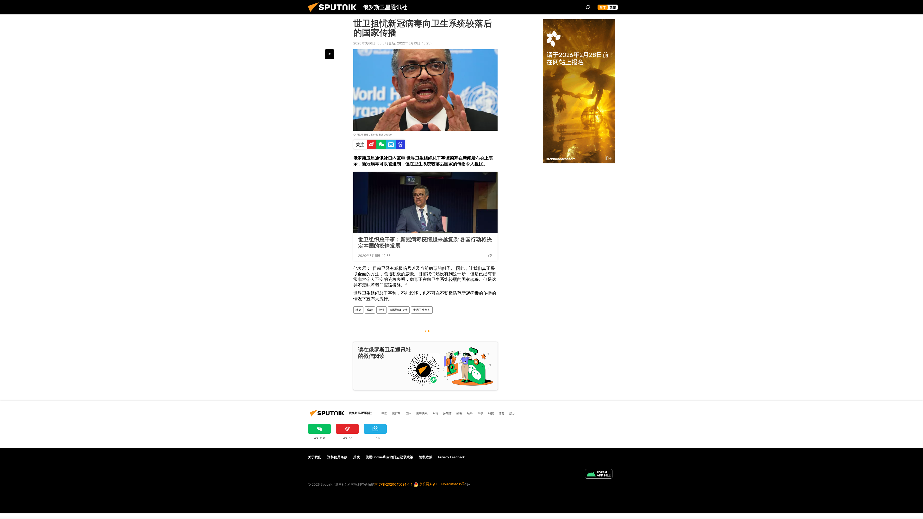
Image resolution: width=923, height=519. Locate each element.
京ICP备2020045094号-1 (393, 484)
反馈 (356, 457)
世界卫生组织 (421, 310)
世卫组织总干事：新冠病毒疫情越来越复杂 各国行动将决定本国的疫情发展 (425, 242)
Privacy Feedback (451, 457)
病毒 (370, 310)
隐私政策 (425, 457)
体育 (502, 413)
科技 (491, 413)
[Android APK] (598, 474)
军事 (480, 413)
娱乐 (512, 413)
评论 (435, 413)
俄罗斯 (396, 413)
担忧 (381, 310)
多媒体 (447, 413)
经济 (470, 413)
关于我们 (314, 457)
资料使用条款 (337, 457)
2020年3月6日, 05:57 (369, 43)
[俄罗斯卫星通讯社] (334, 13)
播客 (459, 413)
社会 (358, 310)
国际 (408, 413)
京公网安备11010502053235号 (441, 484)
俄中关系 (422, 413)
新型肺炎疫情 (398, 310)
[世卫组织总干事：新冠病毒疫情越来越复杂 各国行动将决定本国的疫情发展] (425, 202)
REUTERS (362, 134)
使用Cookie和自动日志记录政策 (389, 457)
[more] (490, 255)
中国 (384, 413)
